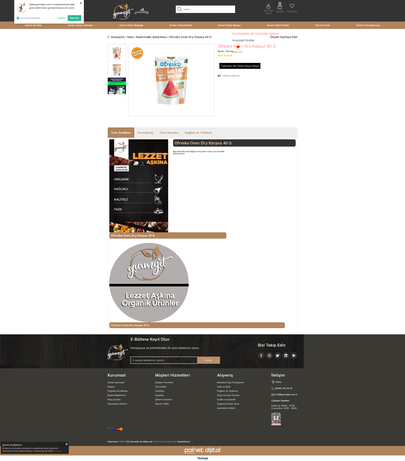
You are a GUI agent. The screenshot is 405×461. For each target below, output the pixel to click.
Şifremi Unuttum (163, 399)
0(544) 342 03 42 (283, 388)
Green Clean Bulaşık (131, 25)
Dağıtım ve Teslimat (198, 132)
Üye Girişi (268, 10)
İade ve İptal (223, 386)
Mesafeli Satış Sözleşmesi (230, 382)
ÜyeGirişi (159, 391)
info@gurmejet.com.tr (286, 394)
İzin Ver (74, 17)
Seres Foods (322, 25)
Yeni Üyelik (160, 386)
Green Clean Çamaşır (80, 25)
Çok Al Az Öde (33, 25)
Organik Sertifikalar (118, 391)
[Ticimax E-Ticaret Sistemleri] (202, 458)
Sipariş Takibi (162, 403)
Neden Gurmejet (116, 382)
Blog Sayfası (114, 399)
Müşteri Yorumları (164, 382)
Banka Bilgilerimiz (117, 395)
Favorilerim (292, 11)
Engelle (61, 17)
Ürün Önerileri (169, 132)
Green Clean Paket (278, 25)
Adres (278, 382)
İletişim (111, 386)
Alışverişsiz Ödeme (117, 403)
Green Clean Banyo (229, 25)
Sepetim (159, 395)
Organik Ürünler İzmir (228, 403)
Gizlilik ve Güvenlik (226, 399)
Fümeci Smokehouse (368, 25)
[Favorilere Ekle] (237, 48)
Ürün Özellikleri (121, 132)
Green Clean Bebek (180, 25)
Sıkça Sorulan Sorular (228, 395)
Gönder (208, 360)
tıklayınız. (58, 451)
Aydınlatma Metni (226, 408)
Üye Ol (268, 13)
